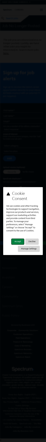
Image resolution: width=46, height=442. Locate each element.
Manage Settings (29, 249)
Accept (17, 242)
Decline (32, 242)
